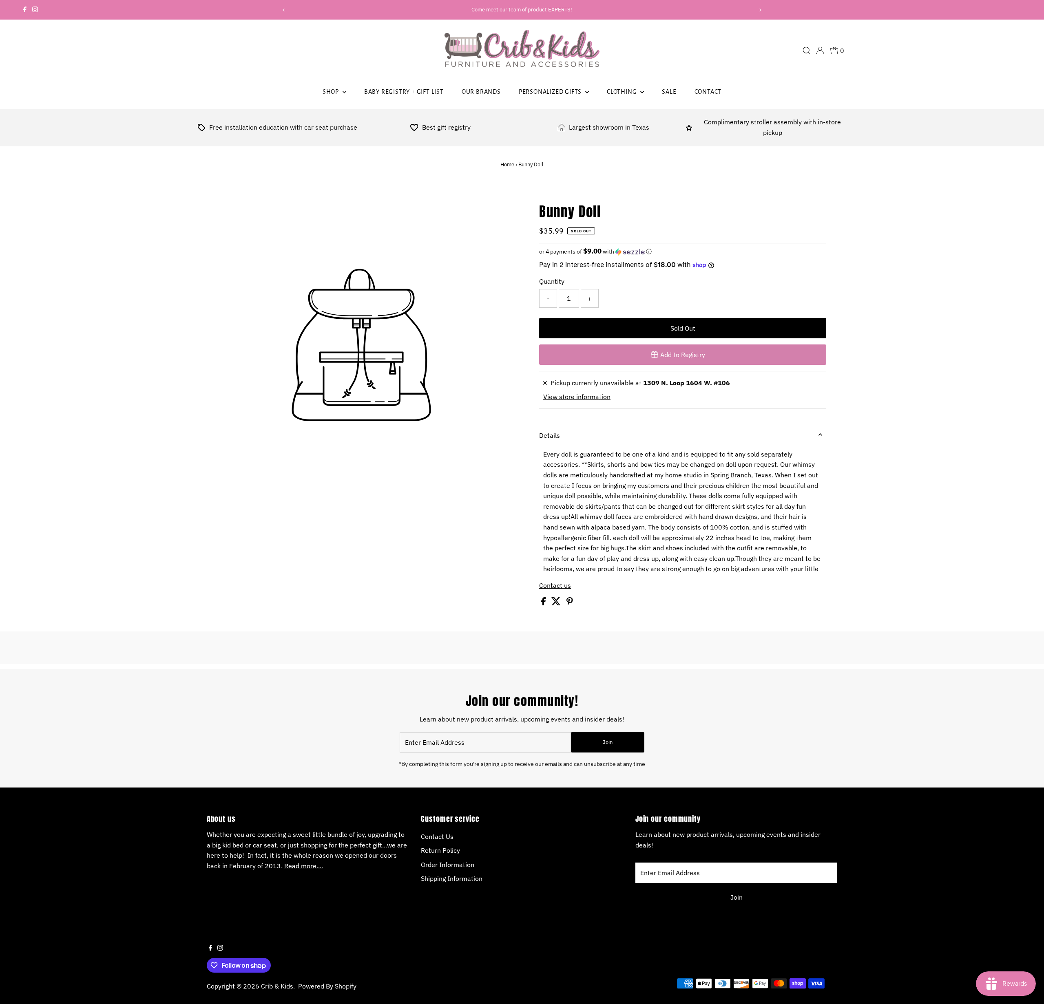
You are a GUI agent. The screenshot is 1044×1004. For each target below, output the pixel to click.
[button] (682, 251)
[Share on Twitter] (556, 603)
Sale (669, 91)
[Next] (760, 10)
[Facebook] (25, 10)
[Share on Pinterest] (569, 603)
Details (549, 435)
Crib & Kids (277, 986)
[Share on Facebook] (544, 603)
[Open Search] (806, 50)
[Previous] (284, 10)
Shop (332, 91)
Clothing (622, 91)
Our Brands (481, 91)
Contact (708, 91)
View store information (576, 396)
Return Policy (440, 850)
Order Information (447, 865)
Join (608, 742)
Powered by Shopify (327, 986)
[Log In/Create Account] (820, 50)
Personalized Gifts (551, 91)
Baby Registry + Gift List (404, 91)
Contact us (555, 585)
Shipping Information (451, 878)
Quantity (551, 281)
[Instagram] (35, 10)
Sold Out (682, 328)
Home (507, 164)
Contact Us (437, 836)
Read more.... (303, 866)
